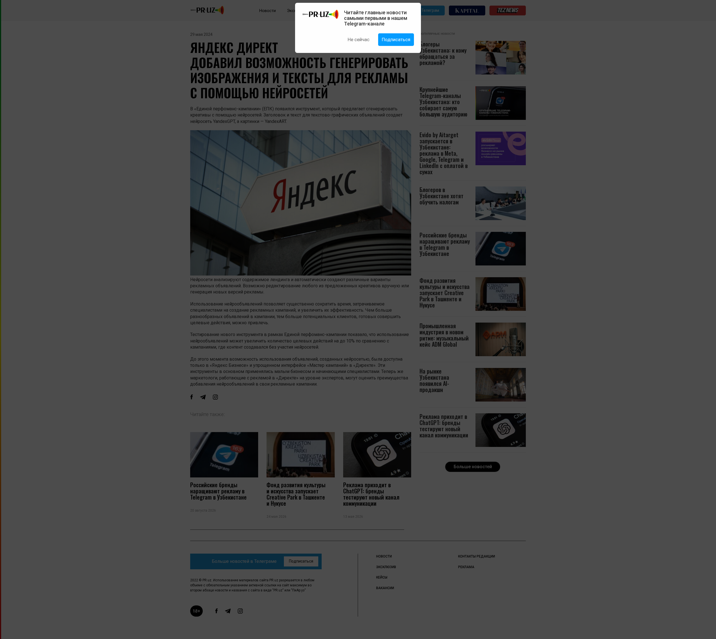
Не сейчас (358, 39)
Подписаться (396, 39)
